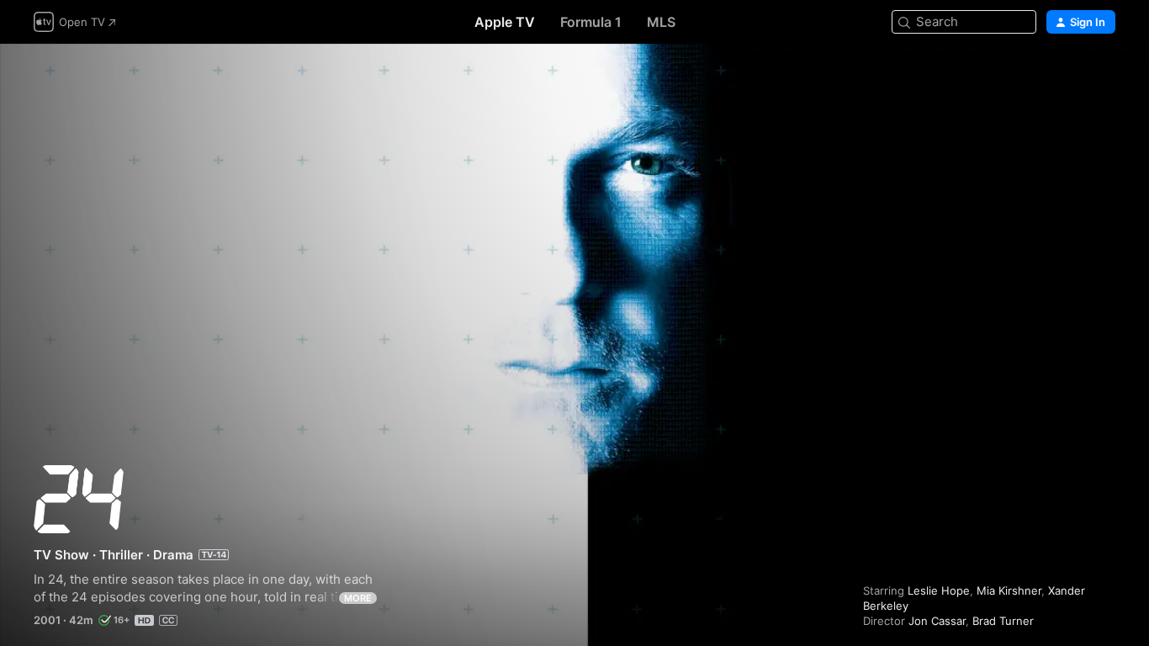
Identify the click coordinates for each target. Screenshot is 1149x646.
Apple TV (504, 21)
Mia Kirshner (1009, 590)
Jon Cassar (937, 620)
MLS (661, 21)
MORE (358, 598)
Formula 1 (591, 21)
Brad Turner (1003, 620)
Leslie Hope (939, 590)
